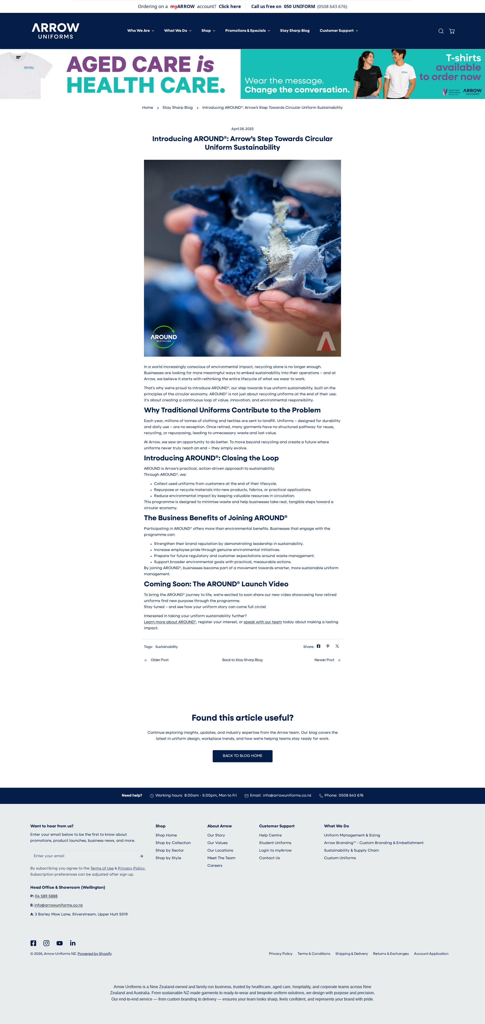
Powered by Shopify (95, 954)
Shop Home (166, 835)
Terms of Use (102, 869)
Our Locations (220, 851)
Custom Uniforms (340, 858)
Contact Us (269, 858)
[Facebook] (33, 943)
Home (147, 108)
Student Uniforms (275, 843)
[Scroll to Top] (476, 997)
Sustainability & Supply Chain (351, 851)
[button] (140, 31)
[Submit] (141, 856)
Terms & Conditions (314, 954)
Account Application (431, 954)
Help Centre (270, 835)
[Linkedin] (72, 943)
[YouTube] (59, 943)
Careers (214, 866)
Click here (230, 6)
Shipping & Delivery (351, 954)
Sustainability (166, 647)
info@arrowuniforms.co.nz (287, 796)
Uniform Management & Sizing (352, 835)
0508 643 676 (351, 796)
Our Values (217, 843)
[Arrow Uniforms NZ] (55, 31)
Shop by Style (168, 858)
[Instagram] (46, 943)
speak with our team (263, 622)
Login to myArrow (275, 851)
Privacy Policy (281, 954)
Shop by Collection (173, 843)
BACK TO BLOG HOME (242, 756)
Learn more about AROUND (170, 622)
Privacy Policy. (132, 869)
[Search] (441, 31)
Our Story (216, 835)
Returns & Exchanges (391, 954)
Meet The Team (221, 858)
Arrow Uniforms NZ (60, 954)
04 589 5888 (46, 896)
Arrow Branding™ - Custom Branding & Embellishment (374, 843)
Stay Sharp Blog (178, 108)
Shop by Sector (170, 851)
